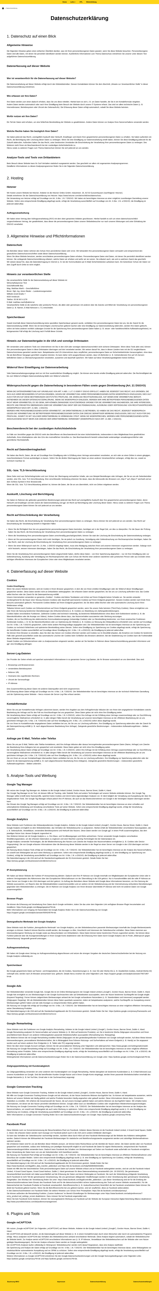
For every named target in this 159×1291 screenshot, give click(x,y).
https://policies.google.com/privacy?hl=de (114, 1115)
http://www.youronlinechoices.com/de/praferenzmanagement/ (32, 1202)
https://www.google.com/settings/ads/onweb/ (130, 1046)
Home (64, 2)
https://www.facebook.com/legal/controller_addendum (79, 1180)
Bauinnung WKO (13, 1281)
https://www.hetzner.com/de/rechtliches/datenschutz (79, 196)
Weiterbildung (91, 2)
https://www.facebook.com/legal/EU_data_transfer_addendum (32, 1166)
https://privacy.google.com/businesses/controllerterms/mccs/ (31, 861)
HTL (81, 2)
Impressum (61, 1281)
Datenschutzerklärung (98, 1281)
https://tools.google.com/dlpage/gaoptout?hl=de (36, 907)
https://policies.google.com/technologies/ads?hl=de (129, 1057)
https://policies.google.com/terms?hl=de (61, 1259)
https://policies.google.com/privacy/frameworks (128, 1011)
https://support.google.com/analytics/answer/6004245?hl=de (31, 913)
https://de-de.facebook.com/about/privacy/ (109, 1191)
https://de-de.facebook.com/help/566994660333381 (82, 1166)
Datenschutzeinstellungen (142, 1281)
